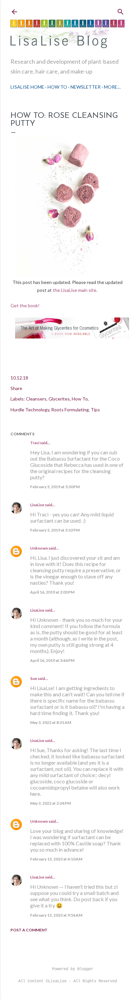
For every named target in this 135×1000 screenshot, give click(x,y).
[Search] (121, 10)
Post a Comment (29, 929)
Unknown (39, 548)
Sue (33, 678)
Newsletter (85, 87)
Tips (95, 409)
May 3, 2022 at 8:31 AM (50, 722)
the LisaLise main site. (75, 290)
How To (57, 87)
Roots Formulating (70, 409)
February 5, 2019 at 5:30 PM (55, 486)
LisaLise (37, 504)
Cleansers (36, 399)
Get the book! (25, 305)
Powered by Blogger (72, 969)
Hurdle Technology (29, 409)
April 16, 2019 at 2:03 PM (52, 592)
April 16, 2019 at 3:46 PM (52, 660)
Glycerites (59, 399)
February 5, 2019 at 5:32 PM (55, 530)
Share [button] (16, 388)
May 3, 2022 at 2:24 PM (50, 803)
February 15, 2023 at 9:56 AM (56, 915)
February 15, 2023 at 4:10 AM (56, 859)
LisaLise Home (27, 87)
